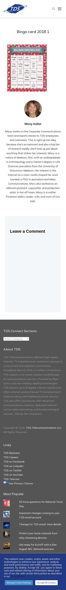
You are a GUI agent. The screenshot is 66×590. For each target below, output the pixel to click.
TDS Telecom (11, 479)
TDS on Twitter (12, 470)
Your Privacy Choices (20, 483)
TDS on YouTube (13, 474)
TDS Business (11, 452)
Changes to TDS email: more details (40, 524)
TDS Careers (10, 457)
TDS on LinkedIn (13, 466)
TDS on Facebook (14, 461)
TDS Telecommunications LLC (44, 427)
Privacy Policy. (18, 576)
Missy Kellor (33, 124)
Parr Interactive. (33, 413)
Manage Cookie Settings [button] (19, 582)
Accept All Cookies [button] (46, 582)
